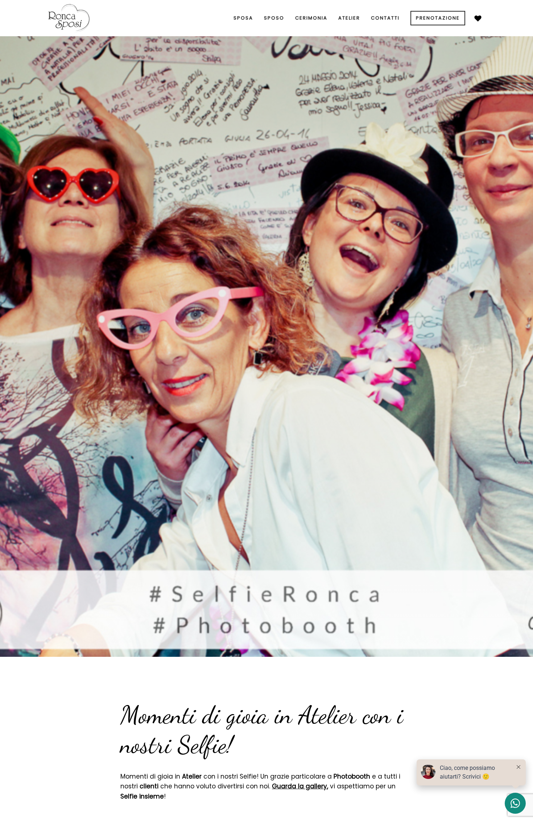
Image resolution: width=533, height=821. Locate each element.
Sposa (243, 17)
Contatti (385, 17)
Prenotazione (438, 17)
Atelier (349, 17)
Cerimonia (311, 17)
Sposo (274, 17)
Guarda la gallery (299, 786)
